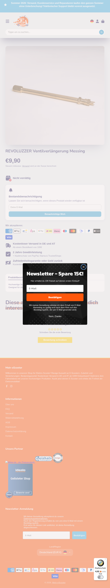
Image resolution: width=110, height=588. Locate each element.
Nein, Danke (55, 316)
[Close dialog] (83, 266)
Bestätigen (55, 297)
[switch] (100, 577)
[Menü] (105, 559)
